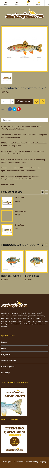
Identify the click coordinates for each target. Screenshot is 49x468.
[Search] (16, 3)
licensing (5, 373)
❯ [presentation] (46, 192)
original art (6, 354)
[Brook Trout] (7, 202)
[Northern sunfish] (12, 262)
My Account (39, 3)
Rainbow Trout (20, 211)
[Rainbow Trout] (7, 216)
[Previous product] (42, 88)
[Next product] (46, 88)
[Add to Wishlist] (36, 101)
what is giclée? (8, 367)
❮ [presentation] (42, 192)
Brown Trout (19, 225)
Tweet (14, 109)
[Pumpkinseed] (36, 262)
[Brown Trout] (7, 230)
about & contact (8, 361)
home (4, 342)
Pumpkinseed (32, 276)
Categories (5, 3)
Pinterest (19, 109)
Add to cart (25, 101)
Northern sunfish (11, 276)
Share (10, 109)
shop (3, 348)
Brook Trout (19, 198)
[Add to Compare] (42, 101)
